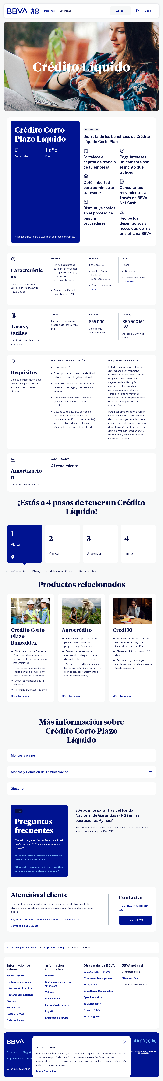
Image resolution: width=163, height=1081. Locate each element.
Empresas (65, 10)
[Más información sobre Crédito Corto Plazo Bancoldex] (30, 611)
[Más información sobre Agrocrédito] (81, 611)
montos (95, 289)
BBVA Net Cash (130, 978)
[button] (120, 10)
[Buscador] (137, 11)
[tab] (24, 544)
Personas (49, 10)
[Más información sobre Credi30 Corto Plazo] (132, 611)
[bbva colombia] (23, 11)
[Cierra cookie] (125, 1042)
